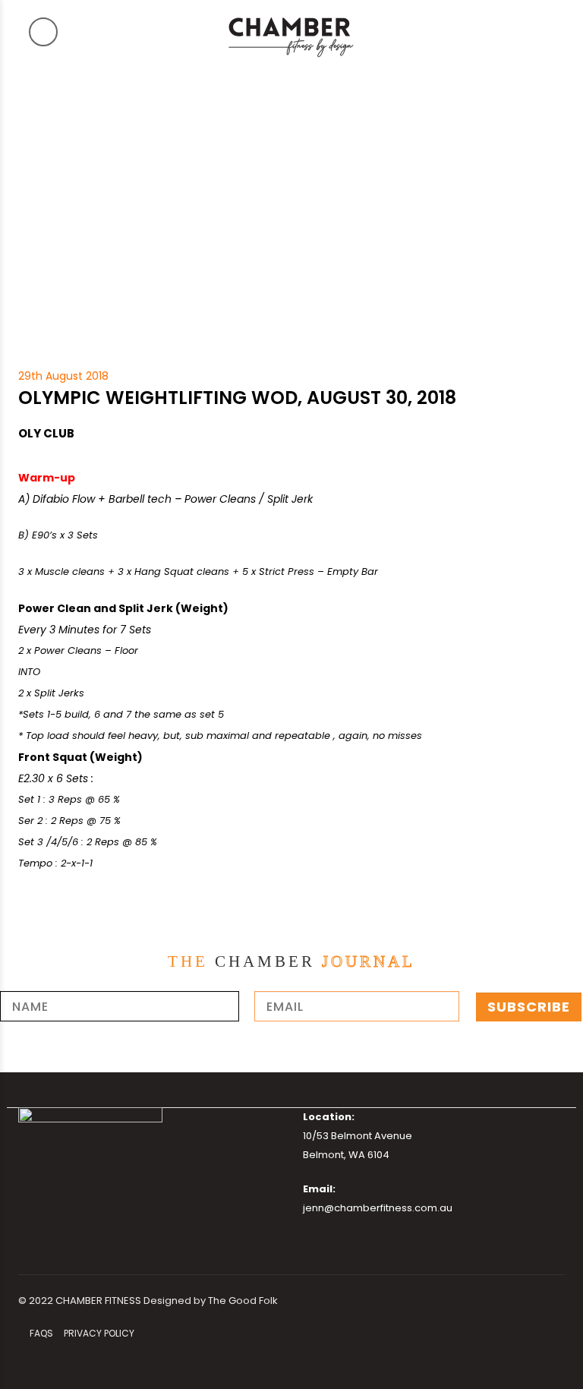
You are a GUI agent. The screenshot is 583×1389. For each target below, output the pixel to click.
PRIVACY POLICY (99, 1333)
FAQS (41, 1333)
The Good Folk (243, 1300)
